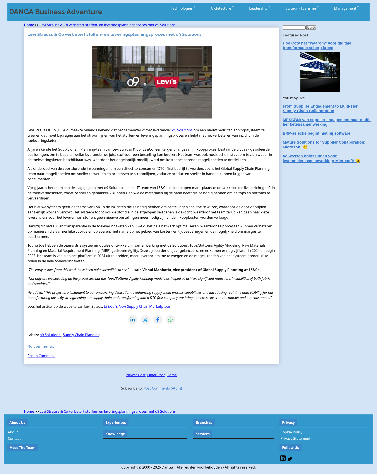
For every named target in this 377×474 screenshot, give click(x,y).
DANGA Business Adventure (55, 12)
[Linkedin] (283, 460)
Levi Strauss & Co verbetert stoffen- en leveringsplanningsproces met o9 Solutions (108, 24)
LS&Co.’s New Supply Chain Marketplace (137, 306)
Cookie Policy (291, 432)
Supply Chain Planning (81, 334)
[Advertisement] (75, 400)
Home (29, 24)
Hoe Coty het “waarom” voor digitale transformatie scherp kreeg (317, 45)
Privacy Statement (295, 438)
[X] (145, 319)
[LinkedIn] (132, 319)
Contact (14, 438)
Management (345, 8)
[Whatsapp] (170, 319)
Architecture (221, 8)
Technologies (182, 8)
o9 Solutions (182, 130)
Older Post (156, 375)
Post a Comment (41, 355)
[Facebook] (158, 319)
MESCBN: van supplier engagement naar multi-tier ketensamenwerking (327, 122)
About (13, 432)
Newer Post (136, 375)
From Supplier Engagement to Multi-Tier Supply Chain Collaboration (320, 108)
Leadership (258, 8)
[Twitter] (290, 460)
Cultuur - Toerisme (301, 8)
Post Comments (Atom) (163, 388)
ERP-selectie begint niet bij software (316, 133)
